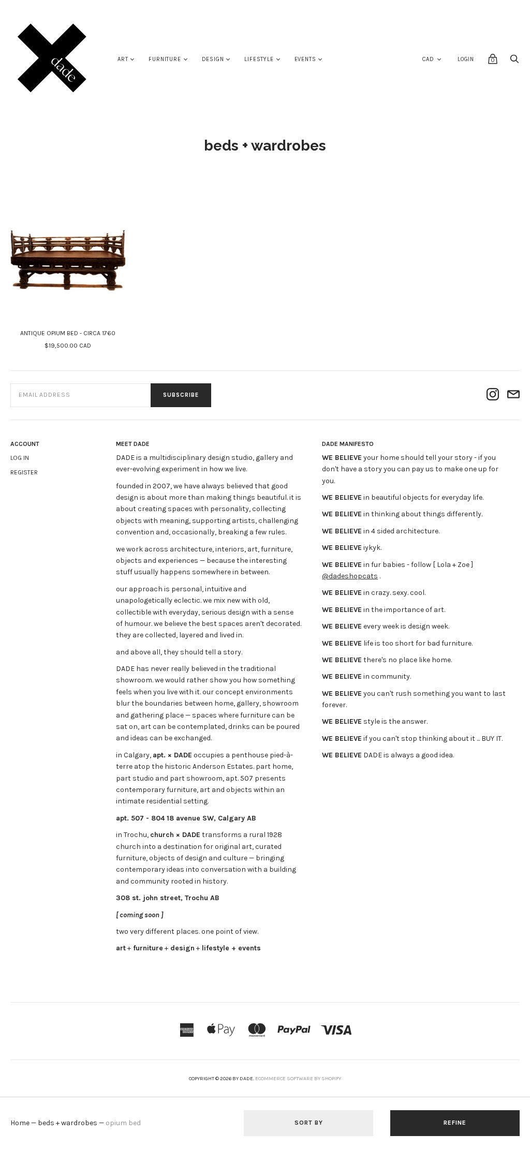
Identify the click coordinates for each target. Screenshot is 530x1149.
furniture (165, 59)
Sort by (309, 1122)
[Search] (514, 61)
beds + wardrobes (67, 1122)
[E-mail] (513, 395)
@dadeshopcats (350, 576)
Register (24, 472)
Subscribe (181, 395)
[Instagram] (493, 395)
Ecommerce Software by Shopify (298, 1079)
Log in (19, 457)
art (122, 59)
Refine (455, 1122)
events (305, 59)
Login (466, 59)
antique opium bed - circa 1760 (67, 333)
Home (20, 1122)
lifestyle (258, 59)
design (213, 59)
